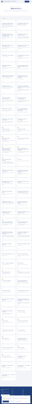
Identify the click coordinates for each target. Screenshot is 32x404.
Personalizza (19, 401)
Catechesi (13, 391)
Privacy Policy (8, 399)
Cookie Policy (4, 399)
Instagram (23, 393)
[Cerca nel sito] (23, 1)
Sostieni (27, 1)
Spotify (23, 392)
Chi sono (12, 390)
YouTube (23, 390)
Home (1, 18)
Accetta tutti (5, 401)
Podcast (12, 392)
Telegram (23, 391)
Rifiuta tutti (12, 401)
